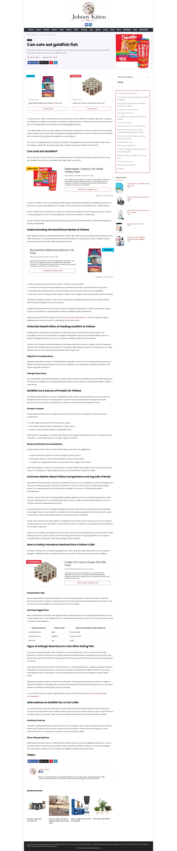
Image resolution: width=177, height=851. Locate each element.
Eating (84, 30)
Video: (121, 168)
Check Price (48, 109)
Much (98, 30)
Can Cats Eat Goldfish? (128, 93)
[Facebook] (86, 24)
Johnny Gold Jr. (35, 57)
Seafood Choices (126, 162)
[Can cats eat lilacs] (103, 797)
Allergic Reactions (127, 113)
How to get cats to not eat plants (81, 820)
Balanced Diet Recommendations (133, 126)
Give (119, 30)
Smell (68, 30)
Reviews (126, 30)
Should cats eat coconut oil (34, 820)
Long (105, 30)
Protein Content (126, 123)
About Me (144, 30)
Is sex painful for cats (135, 224)
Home (30, 30)
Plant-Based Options (128, 165)
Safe (62, 30)
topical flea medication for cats (78, 317)
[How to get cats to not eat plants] (81, 797)
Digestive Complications (129, 110)
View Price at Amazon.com (87, 583)
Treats (46, 30)
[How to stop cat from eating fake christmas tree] (59, 797)
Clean (54, 30)
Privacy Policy (96, 848)
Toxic (76, 30)
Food (38, 30)
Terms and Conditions (84, 848)
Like (91, 30)
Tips (135, 30)
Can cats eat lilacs (101, 819)
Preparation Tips (126, 142)
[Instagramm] (90, 24)
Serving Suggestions (128, 146)
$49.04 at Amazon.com (87, 189)
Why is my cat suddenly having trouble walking (136, 238)
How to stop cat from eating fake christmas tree (59, 821)
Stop (112, 30)
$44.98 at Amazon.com (53, 271)
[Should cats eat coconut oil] (37, 797)
